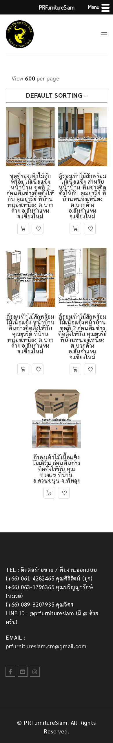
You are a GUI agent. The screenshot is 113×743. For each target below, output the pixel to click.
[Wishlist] (37, 228)
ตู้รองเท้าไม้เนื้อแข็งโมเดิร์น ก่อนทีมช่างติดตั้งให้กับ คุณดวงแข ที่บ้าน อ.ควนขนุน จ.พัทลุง (56, 469)
